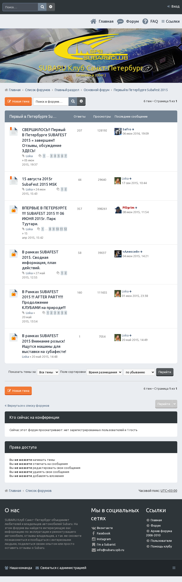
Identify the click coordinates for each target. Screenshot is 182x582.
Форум (156, 525)
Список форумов (39, 491)
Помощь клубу (161, 546)
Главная (106, 21)
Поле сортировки (73, 371)
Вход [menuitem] (176, 6)
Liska (29, 156)
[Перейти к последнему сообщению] (133, 129)
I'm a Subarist (106, 544)
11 (61, 229)
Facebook (103, 533)
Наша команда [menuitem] (21, 568)
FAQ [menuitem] (154, 21)
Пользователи (161, 540)
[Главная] (91, 58)
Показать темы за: (23, 371)
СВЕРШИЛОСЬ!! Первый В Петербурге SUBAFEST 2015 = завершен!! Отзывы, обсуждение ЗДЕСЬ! (44, 140)
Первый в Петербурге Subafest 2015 (41, 116)
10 (57, 229)
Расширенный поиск (50, 7)
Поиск (42, 7)
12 (65, 229)
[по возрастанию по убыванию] (139, 371)
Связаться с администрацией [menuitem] (63, 568)
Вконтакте (105, 527)
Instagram (104, 539)
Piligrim (128, 207)
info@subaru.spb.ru (110, 549)
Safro (127, 129)
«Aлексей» (131, 251)
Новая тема (20, 101)
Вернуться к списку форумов (28, 405)
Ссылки (173, 21)
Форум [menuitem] (132, 21)
